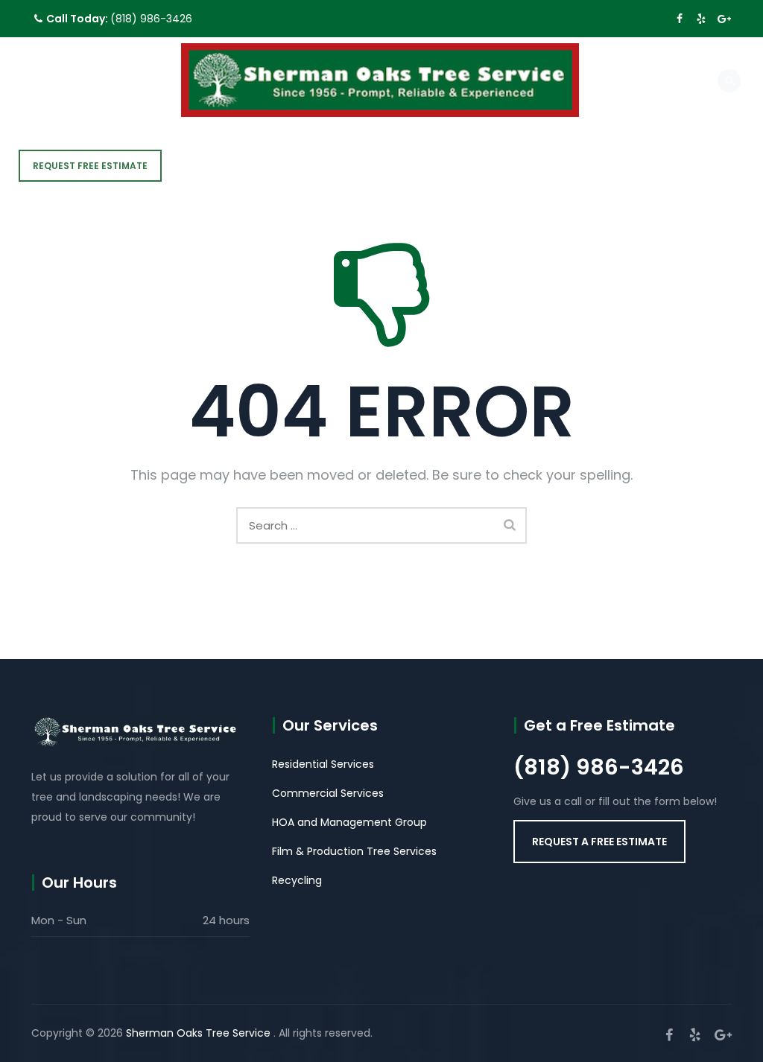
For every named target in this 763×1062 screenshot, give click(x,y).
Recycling (297, 880)
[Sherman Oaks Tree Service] (380, 80)
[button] (599, 841)
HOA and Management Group (349, 822)
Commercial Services (328, 793)
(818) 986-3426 (151, 18)
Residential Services (323, 764)
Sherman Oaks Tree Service (199, 1033)
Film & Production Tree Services (354, 851)
